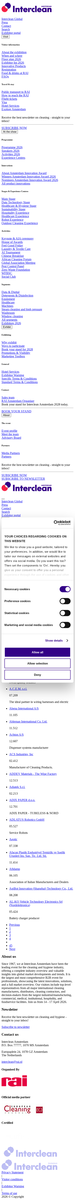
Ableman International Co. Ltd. (28, 721)
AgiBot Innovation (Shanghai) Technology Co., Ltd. (41, 888)
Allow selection (37, 663)
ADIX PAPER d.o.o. (22, 800)
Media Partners (11, 453)
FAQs (5, 76)
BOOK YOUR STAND (16, 411)
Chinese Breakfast (13, 255)
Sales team (8, 397)
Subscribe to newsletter (16, 1027)
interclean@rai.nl (12, 1061)
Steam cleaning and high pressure (22, 309)
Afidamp (14, 869)
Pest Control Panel (13, 266)
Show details (54, 640)
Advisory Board (11, 437)
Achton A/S (16, 734)
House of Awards (12, 242)
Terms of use (9, 1193)
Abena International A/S (24, 708)
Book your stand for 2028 (17, 349)
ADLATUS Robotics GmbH (26, 819)
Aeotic (13, 839)
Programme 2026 (12, 147)
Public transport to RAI (16, 92)
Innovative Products (14, 66)
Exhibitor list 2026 (13, 62)
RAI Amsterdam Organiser (18, 401)
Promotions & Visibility (16, 352)
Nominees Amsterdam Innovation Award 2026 (30, 180)
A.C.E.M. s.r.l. (18, 688)
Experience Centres (13, 157)
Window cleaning (12, 316)
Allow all (37, 652)
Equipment (8, 299)
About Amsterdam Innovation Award (24, 173)
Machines (7, 306)
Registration (9, 69)
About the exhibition (14, 52)
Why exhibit (9, 342)
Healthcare (8, 302)
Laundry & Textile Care (16, 249)
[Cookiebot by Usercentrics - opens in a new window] (54, 522)
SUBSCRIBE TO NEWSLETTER (23, 478)
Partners (6, 456)
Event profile (9, 430)
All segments (9, 319)
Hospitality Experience (15, 212)
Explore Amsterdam (14, 109)
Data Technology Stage (16, 202)
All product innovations (16, 183)
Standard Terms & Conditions (20, 382)
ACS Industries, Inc (21, 754)
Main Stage (8, 199)
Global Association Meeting (18, 262)
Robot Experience (12, 219)
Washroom (8, 312)
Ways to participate (13, 346)
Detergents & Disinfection (17, 295)
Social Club (9, 276)
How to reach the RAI (15, 95)
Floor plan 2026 (11, 59)
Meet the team (10, 434)
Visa (4, 102)
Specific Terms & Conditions (19, 378)
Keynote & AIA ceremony (18, 238)
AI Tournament (11, 252)
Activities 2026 (11, 154)
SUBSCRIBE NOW (14, 128)
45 (10, 945)
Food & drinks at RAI (15, 73)
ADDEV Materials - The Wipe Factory (33, 773)
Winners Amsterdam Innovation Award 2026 (29, 176)
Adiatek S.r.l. (17, 787)
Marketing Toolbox (13, 356)
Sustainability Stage (13, 209)
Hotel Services (10, 105)
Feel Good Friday (12, 245)
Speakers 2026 (10, 150)
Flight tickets (9, 98)
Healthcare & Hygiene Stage (19, 205)
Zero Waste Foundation (16, 269)
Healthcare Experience (15, 216)
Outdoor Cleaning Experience (20, 223)
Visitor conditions (12, 1179)
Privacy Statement (12, 1172)
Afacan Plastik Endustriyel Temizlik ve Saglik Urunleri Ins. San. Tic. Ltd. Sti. (37, 854)
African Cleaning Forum (16, 259)
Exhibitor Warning (13, 375)
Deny (37, 674)
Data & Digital (10, 292)
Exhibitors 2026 (11, 323)
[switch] (65, 601)
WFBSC (7, 273)
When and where (12, 55)
